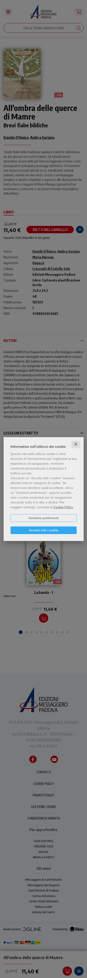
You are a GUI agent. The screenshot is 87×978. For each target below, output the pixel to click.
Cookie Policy (63, 507)
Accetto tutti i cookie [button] (43, 530)
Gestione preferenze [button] (44, 518)
